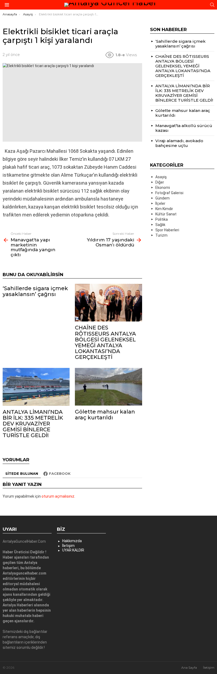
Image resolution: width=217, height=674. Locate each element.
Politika (161, 219)
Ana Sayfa (189, 667)
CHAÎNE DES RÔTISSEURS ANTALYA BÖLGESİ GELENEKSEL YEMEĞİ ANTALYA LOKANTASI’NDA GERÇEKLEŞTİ (105, 342)
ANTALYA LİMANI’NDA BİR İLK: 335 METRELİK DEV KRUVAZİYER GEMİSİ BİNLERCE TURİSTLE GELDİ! (33, 423)
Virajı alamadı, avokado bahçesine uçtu (179, 143)
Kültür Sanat (166, 214)
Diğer (159, 182)
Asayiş (161, 177)
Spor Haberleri (167, 230)
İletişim (68, 545)
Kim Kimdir (164, 209)
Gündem (162, 198)
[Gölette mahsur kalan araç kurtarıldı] (108, 387)
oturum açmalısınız (58, 496)
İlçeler (160, 203)
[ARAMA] (212, 5)
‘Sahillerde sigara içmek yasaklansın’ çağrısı (35, 291)
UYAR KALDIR (73, 550)
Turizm (161, 235)
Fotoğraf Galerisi (169, 193)
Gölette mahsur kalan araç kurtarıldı (105, 414)
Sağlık (160, 225)
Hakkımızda (72, 541)
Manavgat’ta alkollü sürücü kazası (183, 128)
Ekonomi (162, 187)
